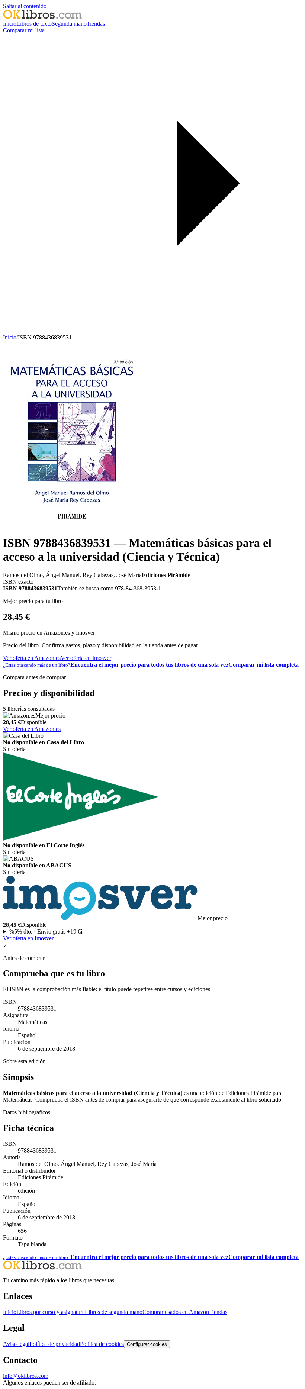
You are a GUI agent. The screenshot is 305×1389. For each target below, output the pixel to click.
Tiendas (96, 23)
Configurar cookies (147, 1344)
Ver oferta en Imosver (86, 658)
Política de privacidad (54, 1344)
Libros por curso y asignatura (50, 1312)
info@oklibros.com (25, 1376)
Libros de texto (34, 23)
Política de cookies (102, 1344)
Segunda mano (69, 23)
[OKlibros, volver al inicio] (42, 17)
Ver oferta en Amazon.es (32, 658)
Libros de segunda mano (113, 1312)
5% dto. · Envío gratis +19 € (45, 931)
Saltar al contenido (24, 6)
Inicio (9, 23)
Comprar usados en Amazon (175, 1312)
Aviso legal (16, 1344)
